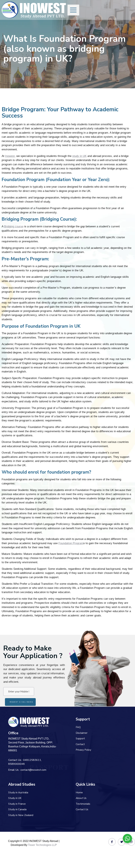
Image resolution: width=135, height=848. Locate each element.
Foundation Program (70, 543)
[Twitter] (121, 842)
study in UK (79, 156)
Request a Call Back (21, 702)
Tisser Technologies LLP (42, 845)
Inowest (10, 156)
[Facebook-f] (112, 842)
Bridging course (13, 226)
